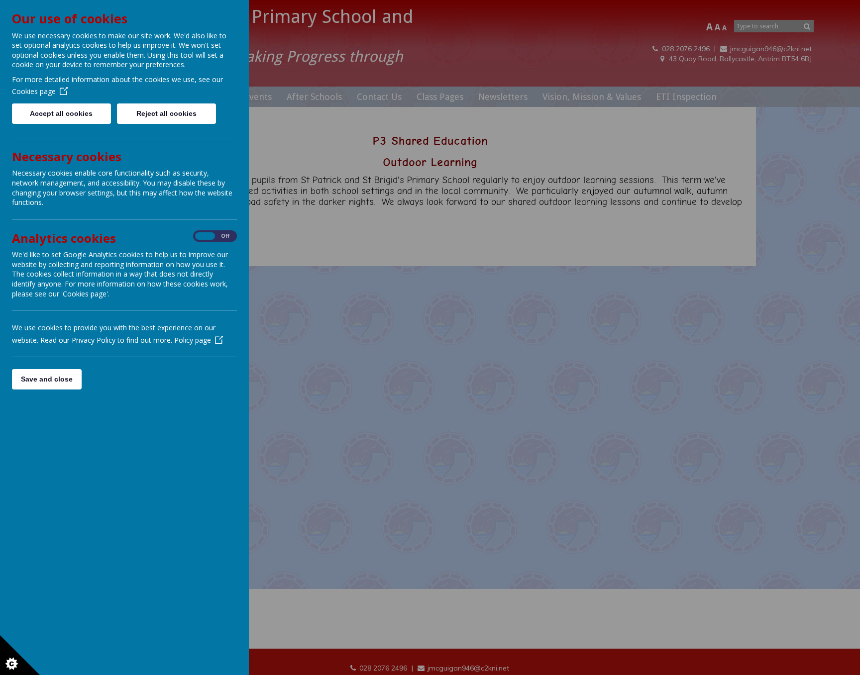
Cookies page (34, 91)
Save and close (47, 379)
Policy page (192, 340)
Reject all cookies (166, 113)
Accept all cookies (61, 113)
